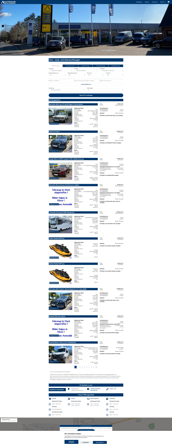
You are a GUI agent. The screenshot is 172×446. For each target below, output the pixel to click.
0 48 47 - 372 (113, 388)
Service (147, 2)
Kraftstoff (102, 68)
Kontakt (162, 2)
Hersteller (51, 68)
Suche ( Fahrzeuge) (86, 95)
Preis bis (108, 73)
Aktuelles (154, 2)
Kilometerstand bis (72, 73)
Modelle (76, 68)
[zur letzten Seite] (96, 367)
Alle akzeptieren (100, 442)
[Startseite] (8, 2)
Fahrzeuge (139, 2)
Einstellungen (86, 442)
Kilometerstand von (53, 73)
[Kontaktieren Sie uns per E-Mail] (168, 2)
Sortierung (51, 88)
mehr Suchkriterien (86, 84)
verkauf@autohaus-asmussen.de (95, 389)
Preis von (89, 73)
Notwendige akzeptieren (71, 442)
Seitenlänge (90, 88)
